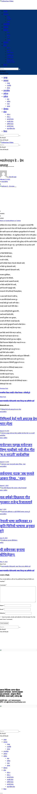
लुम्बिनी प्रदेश (10, 57)
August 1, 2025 (4, 485)
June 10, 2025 (3, 538)
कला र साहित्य (3, 438)
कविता (8, 35)
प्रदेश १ (8, 48)
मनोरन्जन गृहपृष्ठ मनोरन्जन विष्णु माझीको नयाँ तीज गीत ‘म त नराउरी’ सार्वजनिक (17, 450)
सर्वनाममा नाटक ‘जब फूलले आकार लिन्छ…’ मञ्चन (17, 476)
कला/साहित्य (4, 182)
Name (2, 605)
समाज (8, 21)
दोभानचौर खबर (12, 177)
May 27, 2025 (3, 562)
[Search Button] (19, 135)
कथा (8, 33)
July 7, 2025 (3, 509)
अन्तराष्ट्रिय (6, 24)
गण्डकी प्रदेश (10, 55)
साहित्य (5, 30)
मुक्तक (8, 40)
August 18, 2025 (4, 431)
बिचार (5, 64)
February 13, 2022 (5, 179)
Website (2, 613)
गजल (8, 37)
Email (2, 609)
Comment (3, 585)
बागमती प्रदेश (10, 53)
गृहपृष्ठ (5, 11)
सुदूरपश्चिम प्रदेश (11, 62)
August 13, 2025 (4, 462)
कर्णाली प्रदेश (10, 60)
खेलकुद (5, 42)
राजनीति (9, 19)
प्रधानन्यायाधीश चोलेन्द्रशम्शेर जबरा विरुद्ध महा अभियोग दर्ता (17, 570)
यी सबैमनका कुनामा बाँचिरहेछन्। (12, 552)
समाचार (5, 14)
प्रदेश (5, 45)
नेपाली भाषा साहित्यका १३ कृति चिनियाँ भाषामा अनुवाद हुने (17, 526)
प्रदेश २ (8, 50)
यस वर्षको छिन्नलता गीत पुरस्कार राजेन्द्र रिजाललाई (16, 500)
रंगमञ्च (8, 17)
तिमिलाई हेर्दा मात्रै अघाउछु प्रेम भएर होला (18, 421)
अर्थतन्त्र (5, 27)
